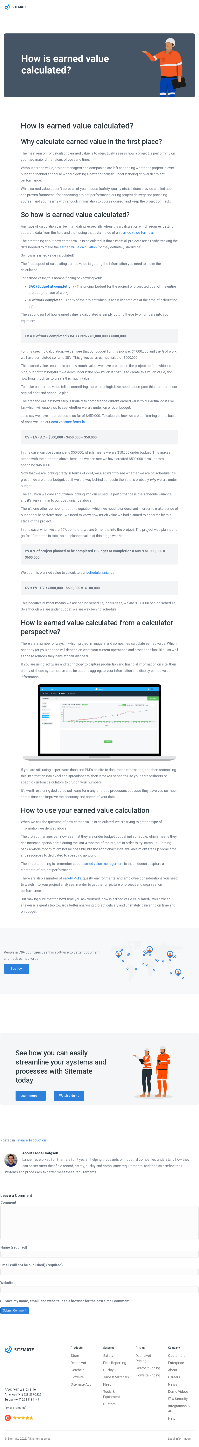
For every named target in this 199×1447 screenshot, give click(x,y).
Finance (22, 1140)
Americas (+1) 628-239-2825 (23, 1394)
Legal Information (179, 1438)
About (172, 1370)
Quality (108, 1370)
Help (171, 1418)
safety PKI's (72, 878)
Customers (177, 1356)
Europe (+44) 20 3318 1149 (22, 1399)
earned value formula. (137, 233)
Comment (8, 1202)
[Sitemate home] (19, 1350)
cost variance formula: (68, 422)
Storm (75, 1356)
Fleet (107, 1384)
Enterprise (176, 1363)
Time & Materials (116, 1377)
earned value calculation (78, 247)
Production (37, 1140)
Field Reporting (114, 1363)
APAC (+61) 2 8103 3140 (20, 1389)
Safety (108, 1356)
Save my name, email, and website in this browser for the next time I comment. (68, 1301)
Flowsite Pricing (148, 1375)
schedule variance (100, 572)
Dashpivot (78, 1363)
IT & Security (178, 1399)
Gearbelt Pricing (148, 1368)
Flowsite (77, 1377)
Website (6, 1283)
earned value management (102, 864)
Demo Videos (178, 1391)
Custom (109, 1404)
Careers (174, 1377)
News (172, 1384)
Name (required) (13, 1247)
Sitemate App (81, 1384)
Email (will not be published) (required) (31, 1265)
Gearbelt (77, 1370)
